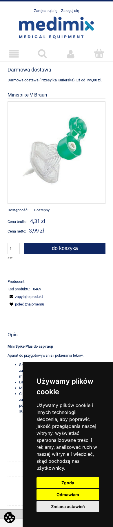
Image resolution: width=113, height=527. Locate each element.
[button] (14, 54)
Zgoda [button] (67, 482)
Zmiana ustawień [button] (68, 506)
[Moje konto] (71, 54)
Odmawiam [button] (68, 494)
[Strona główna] (56, 27)
